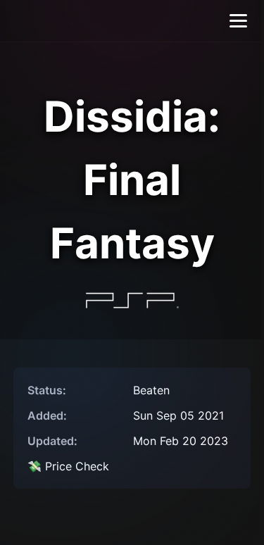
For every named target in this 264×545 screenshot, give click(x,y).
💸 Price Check (68, 466)
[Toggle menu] (238, 21)
